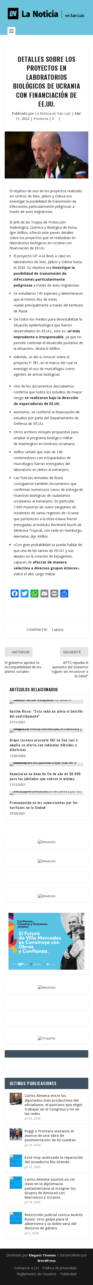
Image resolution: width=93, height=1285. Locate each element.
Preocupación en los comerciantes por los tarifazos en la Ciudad (44, 805)
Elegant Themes (42, 1255)
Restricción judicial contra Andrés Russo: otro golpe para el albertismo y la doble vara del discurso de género (54, 1221)
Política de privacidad (59, 1268)
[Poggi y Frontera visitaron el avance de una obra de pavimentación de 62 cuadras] (16, 1134)
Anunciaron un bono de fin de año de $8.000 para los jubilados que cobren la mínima (45, 776)
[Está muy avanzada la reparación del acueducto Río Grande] (16, 1161)
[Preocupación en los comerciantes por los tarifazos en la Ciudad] (47, 793)
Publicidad (68, 1273)
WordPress (46, 1260)
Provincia (40, 118)
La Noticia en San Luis (53, 113)
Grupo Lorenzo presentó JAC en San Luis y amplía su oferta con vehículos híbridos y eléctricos (44, 744)
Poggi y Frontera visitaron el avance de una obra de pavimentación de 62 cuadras (50, 1135)
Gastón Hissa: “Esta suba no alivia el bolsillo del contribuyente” (46, 713)
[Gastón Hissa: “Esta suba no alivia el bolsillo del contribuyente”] (47, 702)
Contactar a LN (26, 1268)
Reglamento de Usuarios (37, 1273)
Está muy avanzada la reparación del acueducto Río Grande (54, 1159)
